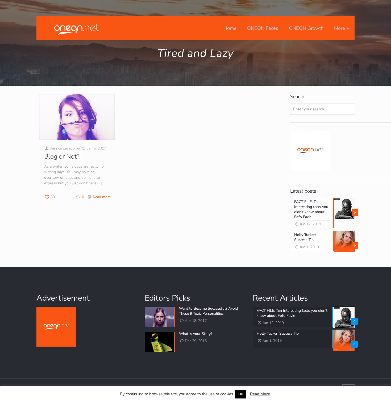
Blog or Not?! (62, 156)
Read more (102, 197)
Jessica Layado (63, 148)
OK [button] (240, 394)
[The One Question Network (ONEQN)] (75, 28)
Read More (260, 394)
